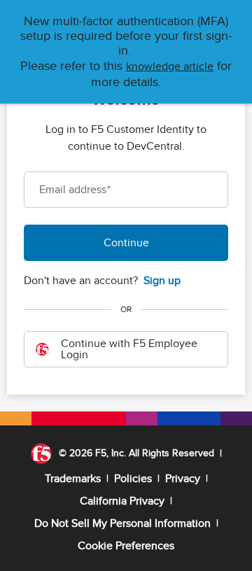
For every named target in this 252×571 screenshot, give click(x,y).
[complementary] (126, 545)
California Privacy (122, 501)
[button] (170, 66)
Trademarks (73, 479)
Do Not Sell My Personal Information (122, 523)
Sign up (162, 281)
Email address (75, 189)
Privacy (182, 479)
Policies (133, 479)
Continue (126, 243)
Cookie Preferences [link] (126, 546)
